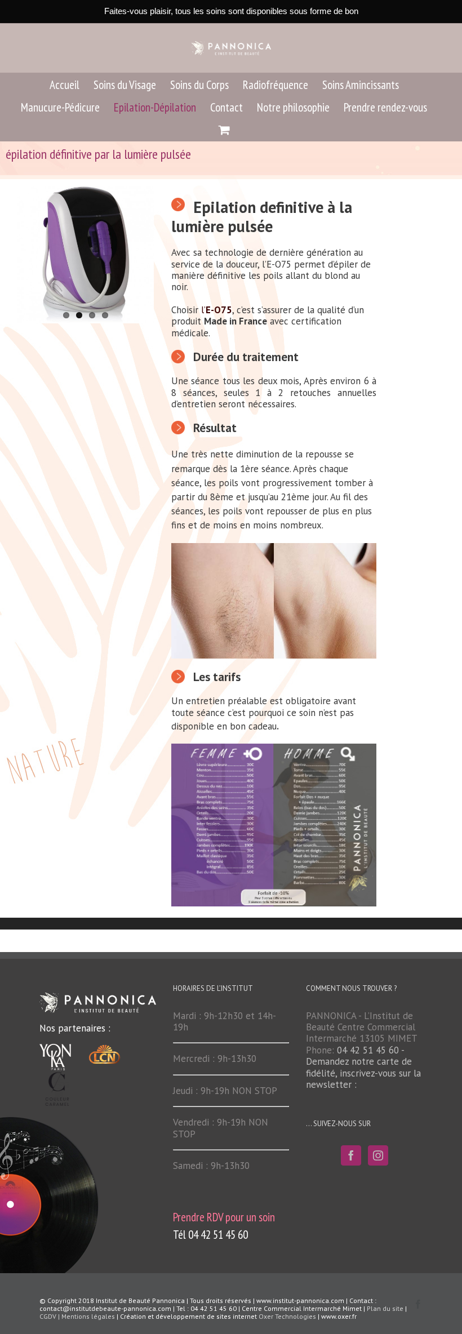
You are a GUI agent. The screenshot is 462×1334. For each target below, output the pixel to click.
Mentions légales (88, 1316)
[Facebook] (351, 1155)
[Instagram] (378, 1155)
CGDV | (50, 1316)
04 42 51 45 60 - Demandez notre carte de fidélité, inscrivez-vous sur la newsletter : (363, 1067)
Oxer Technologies (288, 1316)
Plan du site (385, 1308)
